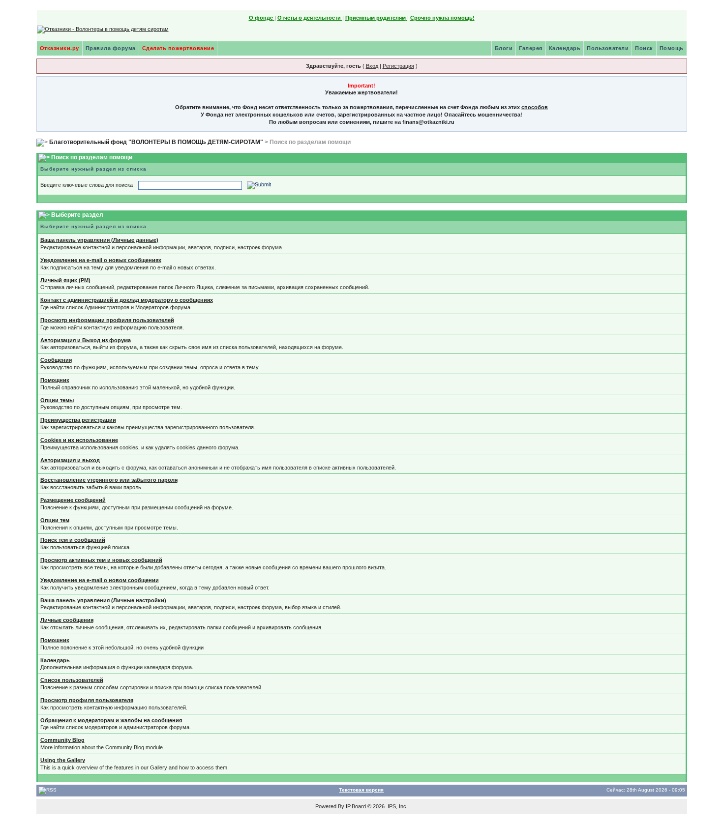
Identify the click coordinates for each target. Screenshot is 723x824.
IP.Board (356, 806)
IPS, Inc (397, 806)
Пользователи (608, 48)
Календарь (565, 48)
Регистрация (398, 66)
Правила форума (111, 48)
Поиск (644, 48)
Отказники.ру (59, 48)
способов (534, 107)
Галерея (530, 48)
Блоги (504, 48)
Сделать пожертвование (178, 48)
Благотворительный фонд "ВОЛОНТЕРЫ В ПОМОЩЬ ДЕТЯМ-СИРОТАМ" (156, 142)
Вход (372, 66)
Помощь (672, 48)
